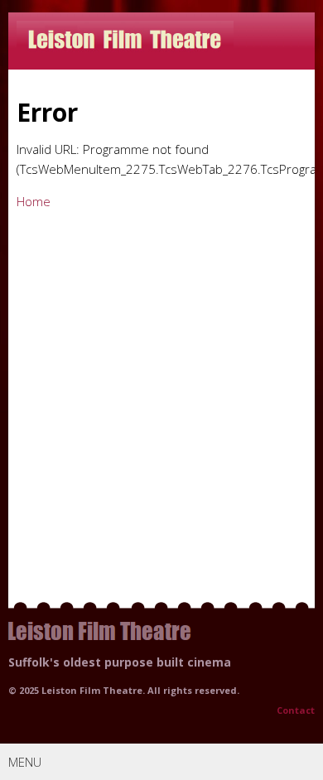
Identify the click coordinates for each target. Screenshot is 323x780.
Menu (24, 762)
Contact (296, 710)
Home (34, 201)
